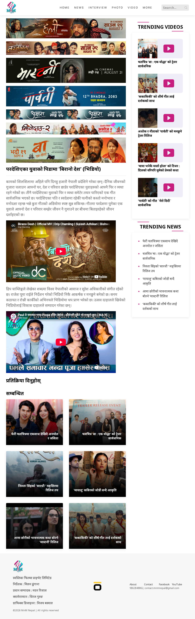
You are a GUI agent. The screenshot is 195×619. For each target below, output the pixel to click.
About (133, 584)
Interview (98, 7)
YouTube (177, 584)
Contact (148, 584)
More (147, 7)
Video (133, 7)
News (79, 7)
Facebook (164, 584)
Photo (117, 7)
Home (65, 7)
